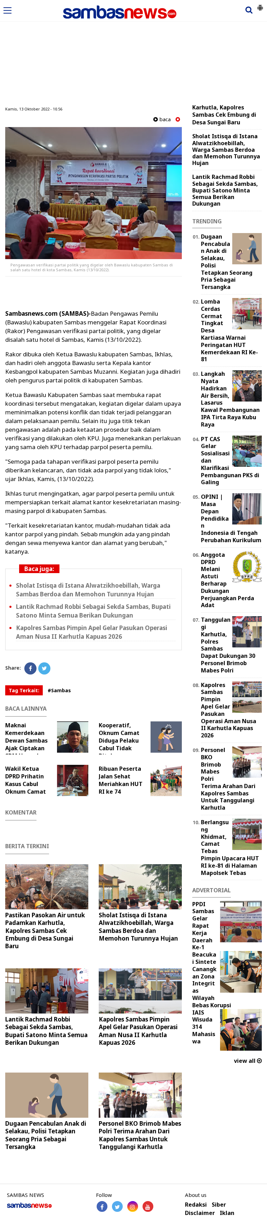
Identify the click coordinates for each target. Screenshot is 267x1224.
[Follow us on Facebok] (102, 1206)
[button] (260, 4)
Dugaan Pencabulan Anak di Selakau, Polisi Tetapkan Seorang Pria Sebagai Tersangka (45, 1134)
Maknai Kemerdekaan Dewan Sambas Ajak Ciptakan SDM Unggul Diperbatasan (26, 744)
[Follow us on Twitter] (117, 1206)
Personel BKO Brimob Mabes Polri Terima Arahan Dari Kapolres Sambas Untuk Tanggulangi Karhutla (140, 1134)
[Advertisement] (133, 53)
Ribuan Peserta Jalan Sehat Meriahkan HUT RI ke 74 (121, 780)
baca (164, 119)
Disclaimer (200, 1213)
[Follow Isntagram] (133, 1206)
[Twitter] (44, 668)
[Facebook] (30, 668)
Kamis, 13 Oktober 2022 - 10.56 (33, 108)
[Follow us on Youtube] (148, 1206)
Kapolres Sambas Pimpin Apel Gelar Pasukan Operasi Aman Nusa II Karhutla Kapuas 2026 (138, 1030)
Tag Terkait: (24, 690)
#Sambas (59, 690)
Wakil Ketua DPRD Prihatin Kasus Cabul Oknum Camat (25, 780)
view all (245, 1061)
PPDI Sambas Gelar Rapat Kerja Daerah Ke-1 (203, 925)
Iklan (227, 1213)
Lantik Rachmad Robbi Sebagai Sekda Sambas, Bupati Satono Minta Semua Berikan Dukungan (46, 1030)
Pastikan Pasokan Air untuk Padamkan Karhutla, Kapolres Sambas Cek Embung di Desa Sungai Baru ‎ (45, 930)
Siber (219, 1204)
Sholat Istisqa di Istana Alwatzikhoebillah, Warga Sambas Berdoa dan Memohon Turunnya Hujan (138, 926)
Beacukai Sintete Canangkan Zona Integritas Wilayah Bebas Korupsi (211, 980)
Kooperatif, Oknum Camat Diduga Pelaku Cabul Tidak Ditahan (119, 740)
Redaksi (196, 1204)
